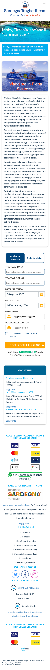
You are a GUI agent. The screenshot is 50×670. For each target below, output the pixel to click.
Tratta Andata (14, 266)
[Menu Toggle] (44, 5)
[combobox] (25, 272)
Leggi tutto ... (25, 523)
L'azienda (26, 532)
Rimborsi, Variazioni (26, 562)
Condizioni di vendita (26, 541)
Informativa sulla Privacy (26, 549)
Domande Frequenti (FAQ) (26, 554)
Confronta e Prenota (26, 345)
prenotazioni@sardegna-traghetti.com (25, 612)
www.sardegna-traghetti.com (16, 505)
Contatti (26, 536)
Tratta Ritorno (14, 278)
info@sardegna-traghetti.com (25, 616)
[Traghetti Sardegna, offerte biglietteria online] (25, 4)
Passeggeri (11, 311)
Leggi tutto (11, 389)
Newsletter (26, 558)
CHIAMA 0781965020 (28, 588)
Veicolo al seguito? (17, 322)
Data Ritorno (13, 300)
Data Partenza (14, 289)
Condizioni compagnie (26, 545)
